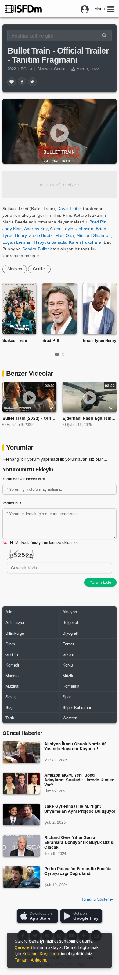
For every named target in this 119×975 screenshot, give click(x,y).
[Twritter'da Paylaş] (32, 81)
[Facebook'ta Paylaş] (22, 81)
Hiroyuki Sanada (50, 242)
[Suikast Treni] (19, 308)
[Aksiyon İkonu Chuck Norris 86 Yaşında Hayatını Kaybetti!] (21, 752)
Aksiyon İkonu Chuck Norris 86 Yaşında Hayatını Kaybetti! (75, 746)
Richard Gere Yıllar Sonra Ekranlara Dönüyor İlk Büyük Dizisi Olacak (79, 842)
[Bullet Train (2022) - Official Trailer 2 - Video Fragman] (29, 396)
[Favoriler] (11, 81)
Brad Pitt (97, 222)
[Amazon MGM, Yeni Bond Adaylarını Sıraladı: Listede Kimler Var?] (21, 783)
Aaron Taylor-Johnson (71, 228)
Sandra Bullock (37, 248)
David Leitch (69, 208)
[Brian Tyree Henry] (100, 308)
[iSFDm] (23, 8)
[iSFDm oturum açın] (84, 8)
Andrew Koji (36, 228)
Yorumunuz (11, 503)
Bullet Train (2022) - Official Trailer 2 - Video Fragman (56, 418)
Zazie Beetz (40, 235)
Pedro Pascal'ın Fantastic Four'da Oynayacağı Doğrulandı (78, 871)
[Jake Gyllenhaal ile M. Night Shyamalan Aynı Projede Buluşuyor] (21, 814)
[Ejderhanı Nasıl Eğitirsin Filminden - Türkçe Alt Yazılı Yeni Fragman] (89, 396)
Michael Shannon (93, 235)
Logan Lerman (16, 242)
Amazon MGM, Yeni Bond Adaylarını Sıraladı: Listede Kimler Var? (79, 780)
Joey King (12, 228)
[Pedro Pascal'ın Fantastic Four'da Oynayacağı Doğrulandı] (21, 877)
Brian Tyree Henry (100, 340)
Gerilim (60, 69)
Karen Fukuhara (85, 242)
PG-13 (26, 69)
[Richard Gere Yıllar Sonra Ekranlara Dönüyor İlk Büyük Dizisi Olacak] (21, 845)
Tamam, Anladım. (31, 960)
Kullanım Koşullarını (41, 953)
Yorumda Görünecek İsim (23, 479)
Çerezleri (23, 947)
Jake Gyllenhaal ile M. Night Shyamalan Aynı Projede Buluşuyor (79, 809)
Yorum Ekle (100, 582)
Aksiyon (44, 69)
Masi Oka (64, 235)
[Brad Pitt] (59, 308)
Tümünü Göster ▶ (97, 899)
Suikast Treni (14, 340)
